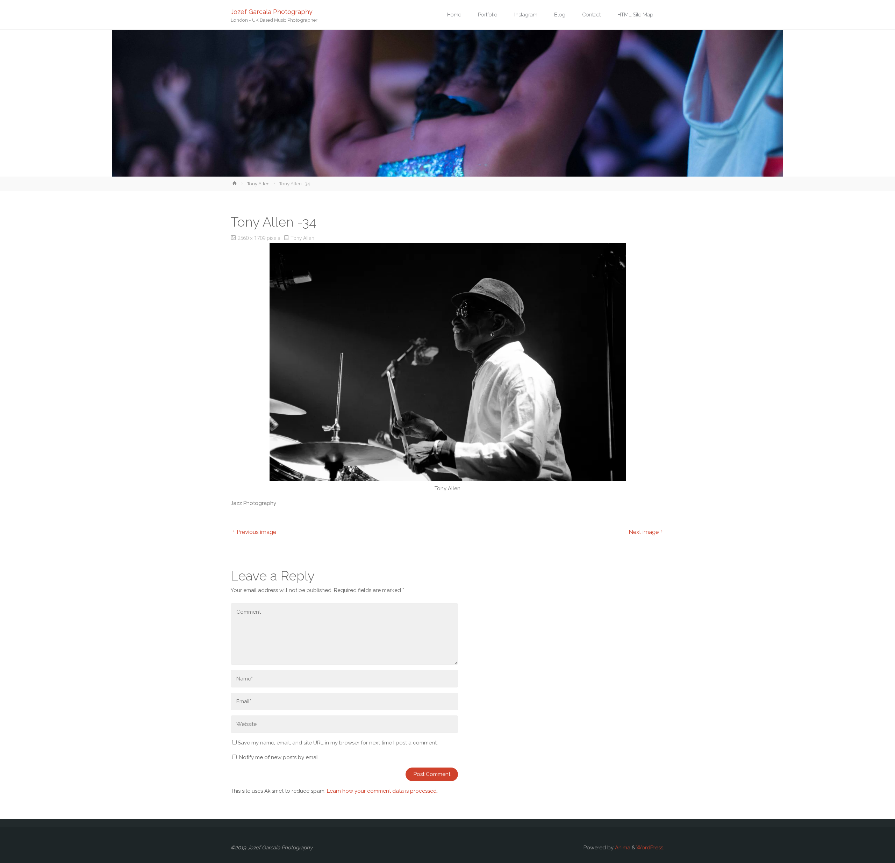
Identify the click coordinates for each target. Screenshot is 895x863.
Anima (622, 847)
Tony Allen (258, 183)
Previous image (256, 531)
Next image (644, 531)
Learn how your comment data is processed (382, 791)
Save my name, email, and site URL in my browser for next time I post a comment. (338, 743)
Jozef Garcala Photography (272, 11)
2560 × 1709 (252, 238)
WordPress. (650, 847)
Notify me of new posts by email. (279, 757)
